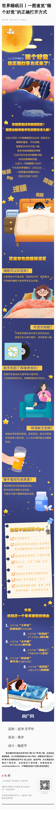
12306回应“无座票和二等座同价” (15, 781)
